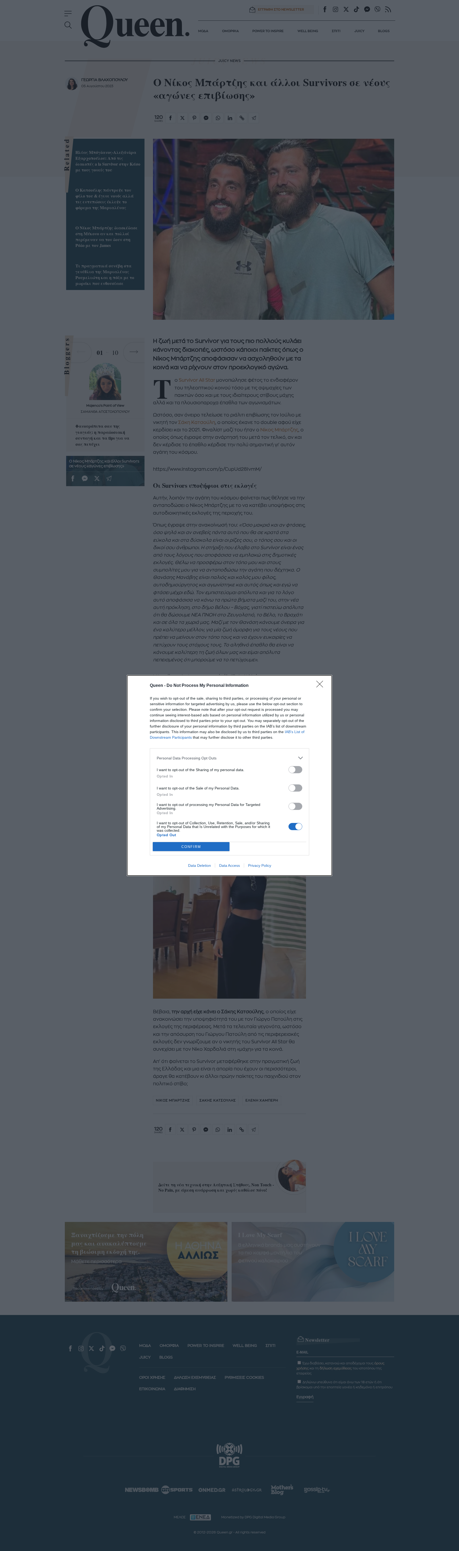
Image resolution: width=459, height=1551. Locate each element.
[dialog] (229, 775)
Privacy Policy (259, 865)
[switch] (295, 769)
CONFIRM (191, 847)
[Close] (321, 686)
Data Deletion (199, 865)
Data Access (229, 865)
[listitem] (229, 758)
